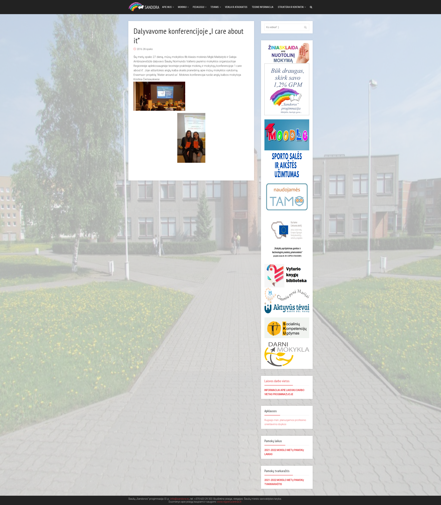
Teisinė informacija (262, 7)
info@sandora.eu (179, 498)
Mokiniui (182, 7)
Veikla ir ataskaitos (236, 7)
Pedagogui (198, 7)
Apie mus (167, 7)
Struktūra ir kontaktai (291, 7)
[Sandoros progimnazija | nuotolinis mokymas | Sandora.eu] (144, 6)
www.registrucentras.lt (229, 501)
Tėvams (215, 7)
